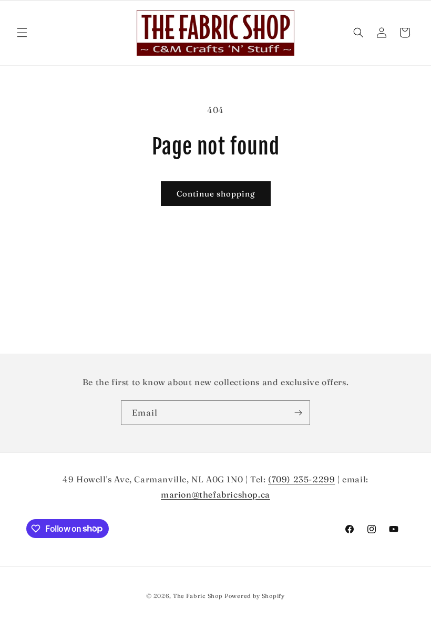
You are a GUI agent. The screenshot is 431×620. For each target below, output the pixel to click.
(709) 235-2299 (301, 479)
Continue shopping (216, 194)
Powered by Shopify (254, 596)
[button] (22, 32)
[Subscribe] (298, 412)
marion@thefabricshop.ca (215, 494)
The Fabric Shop (198, 596)
